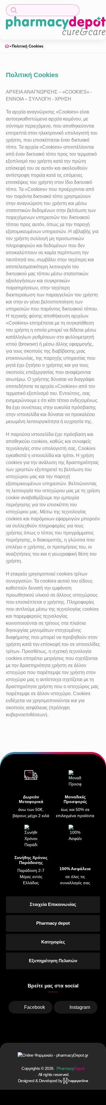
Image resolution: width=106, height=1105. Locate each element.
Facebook (34, 1007)
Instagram (79, 1007)
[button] (43, 10)
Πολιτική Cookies (27, 46)
